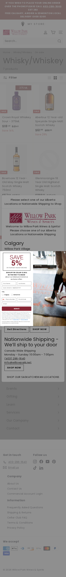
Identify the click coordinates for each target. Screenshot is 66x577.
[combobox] (3, 299)
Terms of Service (24, 319)
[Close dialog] (64, 252)
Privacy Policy (16, 319)
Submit (16, 309)
